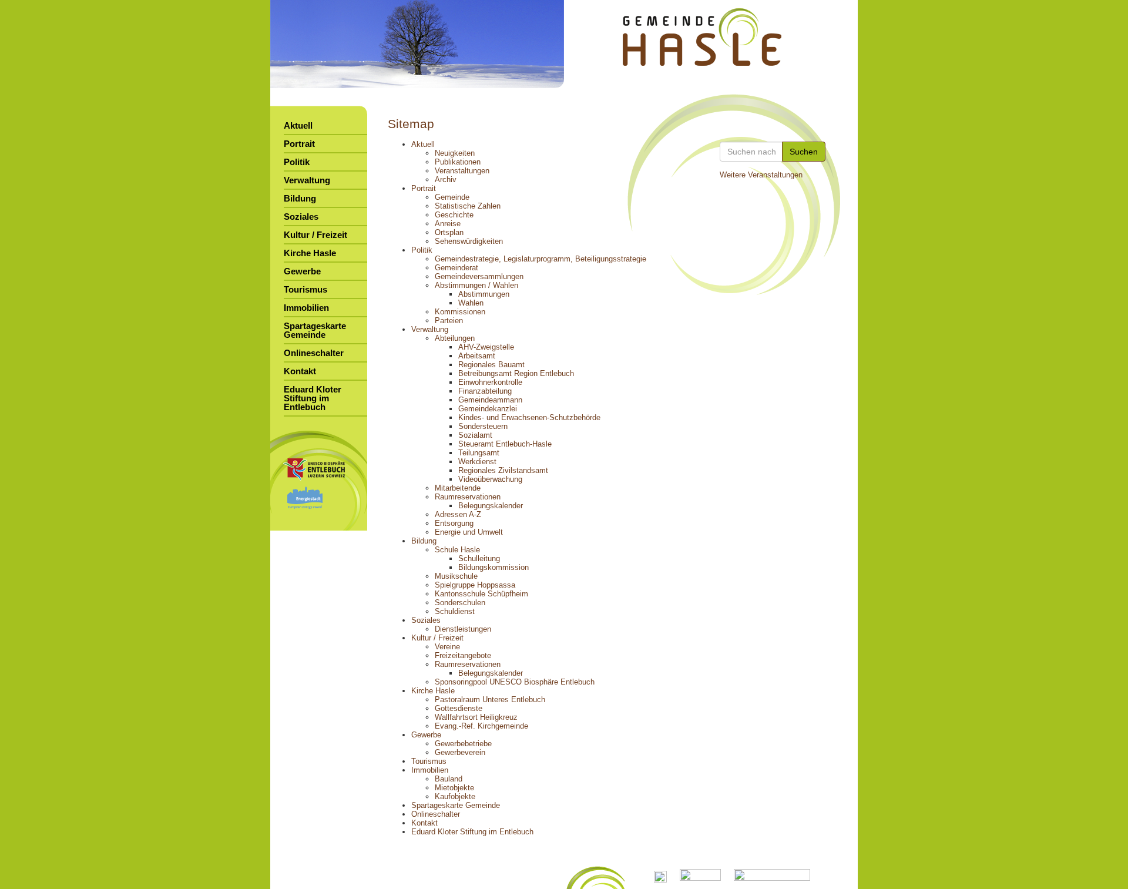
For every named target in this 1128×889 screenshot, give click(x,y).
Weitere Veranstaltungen (761, 174)
